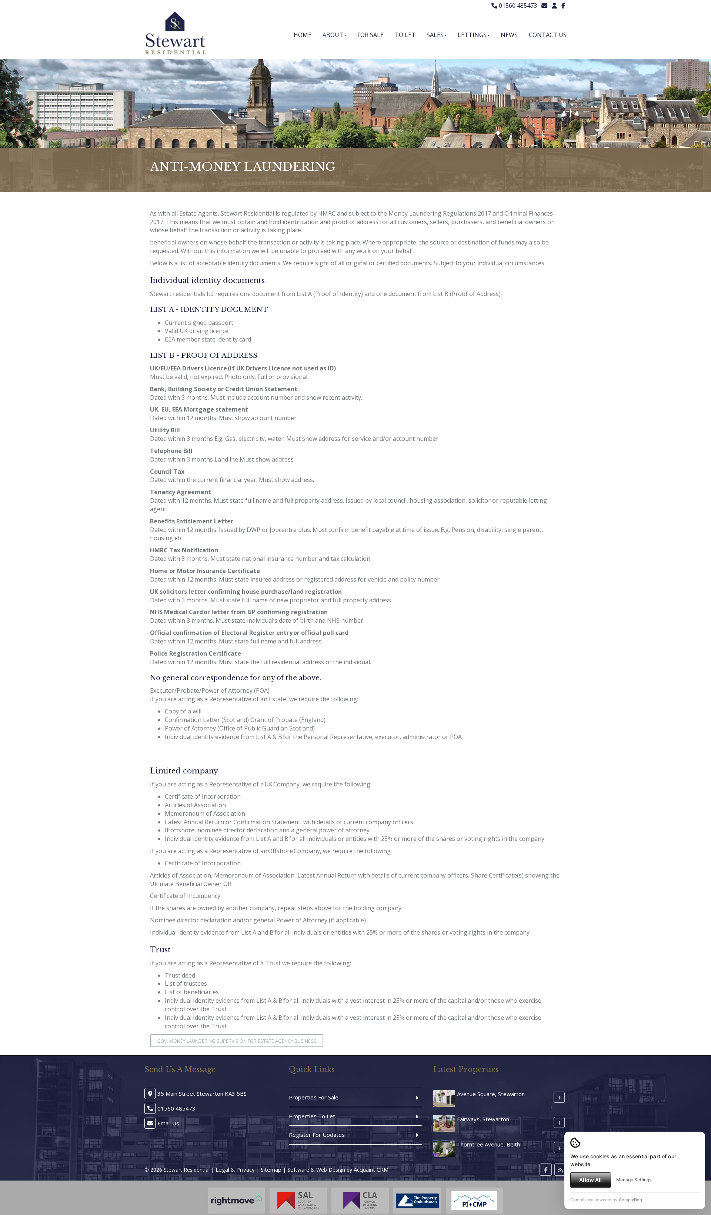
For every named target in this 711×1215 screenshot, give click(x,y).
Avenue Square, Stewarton (491, 1094)
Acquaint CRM (371, 1169)
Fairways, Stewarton (483, 1119)
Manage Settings (633, 1179)
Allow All (590, 1180)
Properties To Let (312, 1116)
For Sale (370, 35)
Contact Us (548, 35)
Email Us (168, 1123)
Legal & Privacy (235, 1169)
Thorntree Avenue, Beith (488, 1144)
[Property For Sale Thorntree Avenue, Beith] (444, 1148)
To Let (405, 35)
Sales (435, 35)
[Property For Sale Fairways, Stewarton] (444, 1123)
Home (302, 35)
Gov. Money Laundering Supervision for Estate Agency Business (237, 1041)
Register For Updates (317, 1134)
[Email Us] (544, 5)
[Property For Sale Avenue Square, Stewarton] (444, 1098)
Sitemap (271, 1169)
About (333, 35)
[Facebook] (563, 5)
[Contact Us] (554, 5)
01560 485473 (517, 5)
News (509, 35)
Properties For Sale (313, 1097)
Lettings (472, 35)
